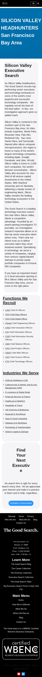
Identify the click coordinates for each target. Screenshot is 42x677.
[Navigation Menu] (33, 3)
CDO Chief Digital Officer (16, 319)
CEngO (8, 323)
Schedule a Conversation (21, 503)
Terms (21, 516)
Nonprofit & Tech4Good (15, 414)
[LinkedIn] (23, 674)
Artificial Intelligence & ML (16, 380)
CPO (7, 348)
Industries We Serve (21, 373)
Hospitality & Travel (13, 405)
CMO (7, 344)
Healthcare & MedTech (15, 401)
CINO (7, 328)
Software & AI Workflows (16, 423)
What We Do (24, 520)
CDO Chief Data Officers (16, 314)
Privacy (30, 516)
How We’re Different (21, 604)
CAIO (7, 310)
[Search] (38, 3)
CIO (7, 332)
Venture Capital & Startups (16, 432)
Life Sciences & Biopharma (17, 410)
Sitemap (11, 516)
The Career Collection (21, 568)
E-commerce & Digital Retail (17, 392)
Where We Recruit (21, 613)
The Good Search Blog (21, 564)
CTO (7, 361)
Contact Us (21, 523)
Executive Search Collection (21, 577)
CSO (7, 357)
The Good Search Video (21, 582)
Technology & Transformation (18, 427)
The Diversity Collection (21, 573)
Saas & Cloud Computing (16, 419)
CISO (7, 336)
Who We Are (10, 520)
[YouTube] (18, 674)
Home (21, 600)
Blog (35, 520)
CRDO (8, 353)
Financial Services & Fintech (17, 397)
